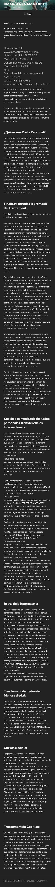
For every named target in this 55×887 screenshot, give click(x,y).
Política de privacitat (12, 881)
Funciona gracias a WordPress (35, 881)
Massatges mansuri (24, 4)
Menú (28, 14)
